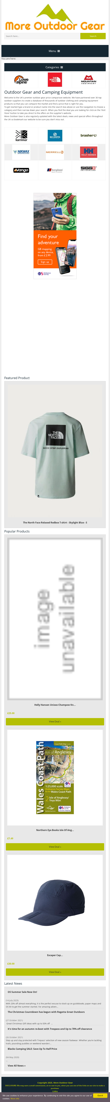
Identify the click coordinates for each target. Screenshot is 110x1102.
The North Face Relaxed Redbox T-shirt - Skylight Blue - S (55, 522)
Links (55, 1091)
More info (15, 1098)
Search (93, 36)
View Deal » (55, 721)
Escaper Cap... (55, 955)
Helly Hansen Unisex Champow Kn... (55, 704)
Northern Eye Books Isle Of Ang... (55, 830)
